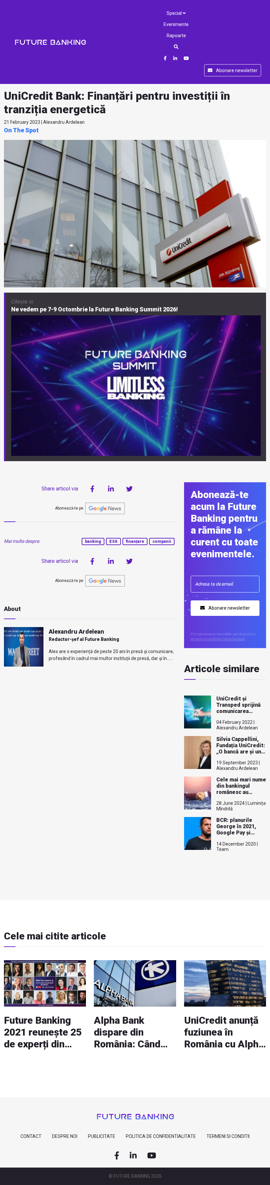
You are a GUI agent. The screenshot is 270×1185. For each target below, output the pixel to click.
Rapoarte (176, 35)
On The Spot (21, 130)
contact (30, 1136)
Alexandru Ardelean (76, 631)
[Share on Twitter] (129, 488)
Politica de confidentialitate (161, 1136)
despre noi (64, 1136)
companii (161, 541)
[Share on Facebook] (92, 488)
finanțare (135, 541)
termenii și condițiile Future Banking (218, 639)
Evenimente (176, 24)
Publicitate (101, 1136)
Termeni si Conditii (228, 1136)
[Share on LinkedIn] (111, 488)
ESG (113, 541)
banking (93, 541)
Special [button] (175, 13)
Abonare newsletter (236, 70)
